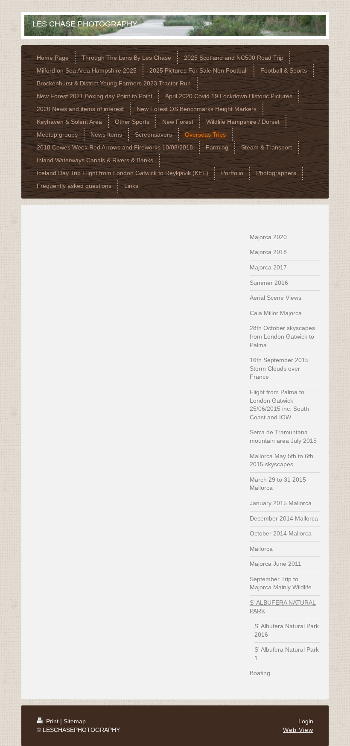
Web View (298, 729)
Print (52, 721)
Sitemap (75, 721)
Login (305, 721)
